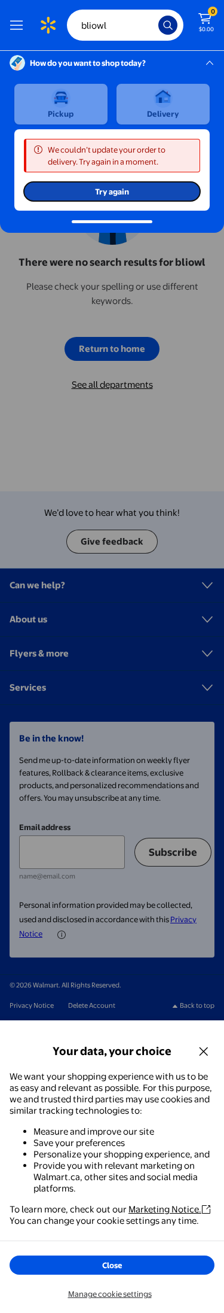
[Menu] (19, 25)
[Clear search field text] (152, 25)
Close (112, 1265)
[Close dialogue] (203, 1051)
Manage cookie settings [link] (110, 1294)
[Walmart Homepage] (47, 25)
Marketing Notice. (164, 1209)
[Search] (167, 25)
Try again (112, 191)
